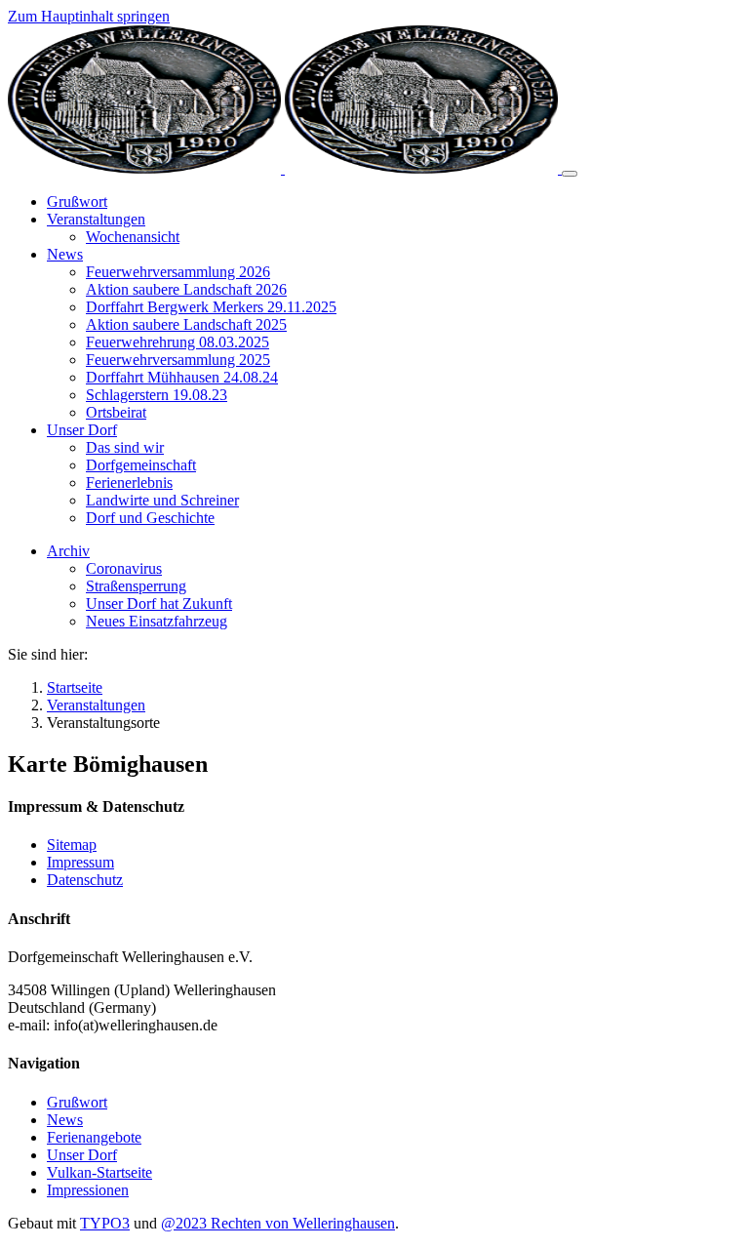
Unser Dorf (82, 1155)
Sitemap (72, 844)
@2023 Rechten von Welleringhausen (278, 1223)
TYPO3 (105, 1223)
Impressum (80, 862)
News (65, 1119)
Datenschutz (85, 879)
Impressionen (88, 1190)
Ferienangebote (94, 1137)
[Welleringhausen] (285, 168)
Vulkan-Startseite (99, 1172)
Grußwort (77, 1102)
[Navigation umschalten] (569, 174)
